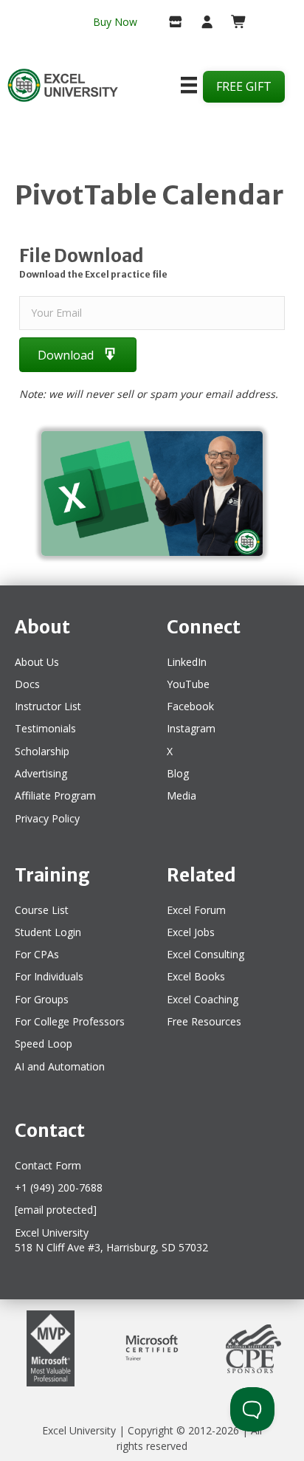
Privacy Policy (47, 818)
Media (181, 795)
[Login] (201, 23)
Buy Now (115, 22)
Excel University (79, 1430)
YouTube (188, 684)
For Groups (42, 999)
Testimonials (45, 728)
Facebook (190, 706)
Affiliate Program (55, 795)
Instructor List (48, 706)
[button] (78, 354)
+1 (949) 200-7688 (59, 1187)
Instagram (191, 728)
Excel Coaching (202, 999)
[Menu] (188, 84)
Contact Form (48, 1165)
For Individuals (49, 976)
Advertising (41, 773)
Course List (42, 910)
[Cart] (233, 23)
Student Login (48, 932)
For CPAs (37, 954)
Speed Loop (43, 1044)
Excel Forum (196, 910)
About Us (37, 662)
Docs (27, 684)
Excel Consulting (205, 954)
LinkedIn (187, 662)
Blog (178, 773)
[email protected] (56, 1210)
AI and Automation (60, 1066)
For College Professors (70, 1021)
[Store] (170, 23)
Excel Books (196, 976)
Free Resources (204, 1021)
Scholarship (42, 751)
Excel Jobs (191, 932)
